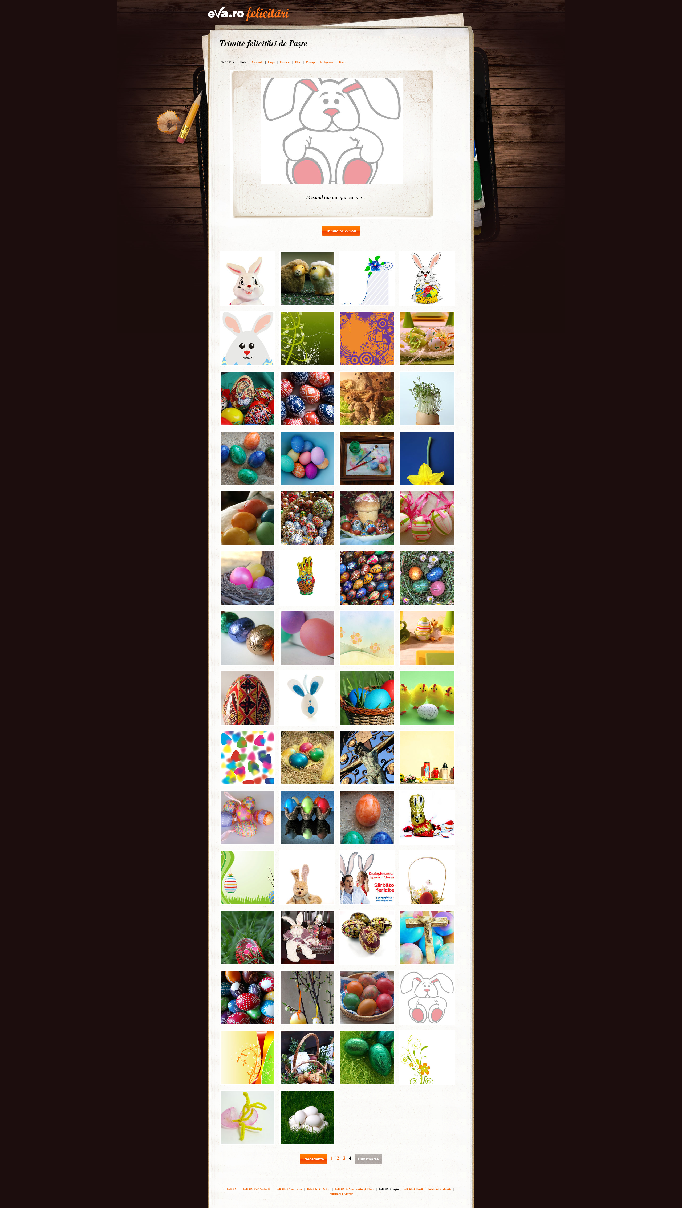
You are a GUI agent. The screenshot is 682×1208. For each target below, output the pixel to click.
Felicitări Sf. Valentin (257, 1189)
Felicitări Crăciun (318, 1189)
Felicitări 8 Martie (439, 1189)
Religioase (327, 62)
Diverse (285, 62)
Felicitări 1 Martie (341, 1193)
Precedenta (313, 1159)
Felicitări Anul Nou (289, 1189)
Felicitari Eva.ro (248, 14)
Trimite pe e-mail (341, 231)
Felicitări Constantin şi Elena (354, 1189)
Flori (298, 62)
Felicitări (232, 1189)
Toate (342, 62)
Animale (257, 62)
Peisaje (310, 62)
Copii (271, 62)
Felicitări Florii (413, 1189)
